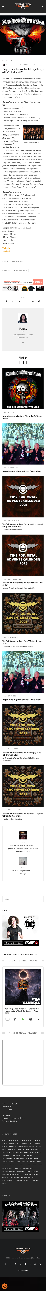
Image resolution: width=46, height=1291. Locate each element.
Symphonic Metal (29, 1177)
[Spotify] (25, 1264)
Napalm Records (10, 1168)
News (15, 65)
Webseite (6, 248)
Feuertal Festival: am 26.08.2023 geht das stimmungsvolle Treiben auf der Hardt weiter (23, 847)
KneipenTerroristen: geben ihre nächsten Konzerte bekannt (21, 471)
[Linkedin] (20, 1264)
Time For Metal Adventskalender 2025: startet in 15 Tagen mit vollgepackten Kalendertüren (22, 525)
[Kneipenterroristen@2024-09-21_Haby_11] (23, 444)
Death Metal (8, 1152)
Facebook (6, 251)
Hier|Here (21, 1118)
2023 (31, 1143)
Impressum (27, 1258)
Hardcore (7, 1159)
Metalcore (37, 1165)
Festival (7, 1156)
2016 (25, 1140)
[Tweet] (13, 301)
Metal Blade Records (20, 1165)
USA (5, 1183)
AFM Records (22, 1146)
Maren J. (9, 65)
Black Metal (35, 1146)
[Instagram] (15, 1264)
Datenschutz (36, 1258)
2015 (18, 1140)
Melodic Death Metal (31, 1162)
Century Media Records (14, 1149)
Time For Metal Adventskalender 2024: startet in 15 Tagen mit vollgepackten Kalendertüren (22, 814)
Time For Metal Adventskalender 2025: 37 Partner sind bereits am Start (22, 583)
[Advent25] (23, 496)
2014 (12, 1140)
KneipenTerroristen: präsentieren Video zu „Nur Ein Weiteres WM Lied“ (22, 417)
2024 (38, 1143)
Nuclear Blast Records (13, 1171)
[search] (40, 899)
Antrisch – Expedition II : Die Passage (23, 871)
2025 (5, 1146)
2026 (12, 1146)
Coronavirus (33, 1149)
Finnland (17, 1156)
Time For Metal (25, 1180)
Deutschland (23, 1152)
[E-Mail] (26, 301)
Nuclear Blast (26, 1168)
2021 (18, 1143)
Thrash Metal (9, 1180)
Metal (6, 1165)
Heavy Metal (32, 1159)
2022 (25, 1143)
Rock (5, 1177)
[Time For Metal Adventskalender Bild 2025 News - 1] (23, 613)
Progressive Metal (11, 1174)
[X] (10, 1264)
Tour (36, 1180)
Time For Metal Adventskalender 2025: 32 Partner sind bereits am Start (22, 642)
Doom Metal (36, 1152)
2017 (31, 1140)
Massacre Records (11, 1162)
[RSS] (30, 1264)
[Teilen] (6, 301)
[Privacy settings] (4, 1286)
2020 (12, 1143)
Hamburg (28, 1156)
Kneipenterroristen (21, 270)
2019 (5, 1143)
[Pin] (19, 301)
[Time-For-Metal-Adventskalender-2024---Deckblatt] (23, 725)
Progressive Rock (31, 1174)
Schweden (15, 1177)
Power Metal (32, 1171)
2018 (38, 1140)
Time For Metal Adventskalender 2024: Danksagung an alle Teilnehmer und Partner (21, 753)
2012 (5, 1140)
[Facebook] (5, 1264)
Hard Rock (20, 1159)
